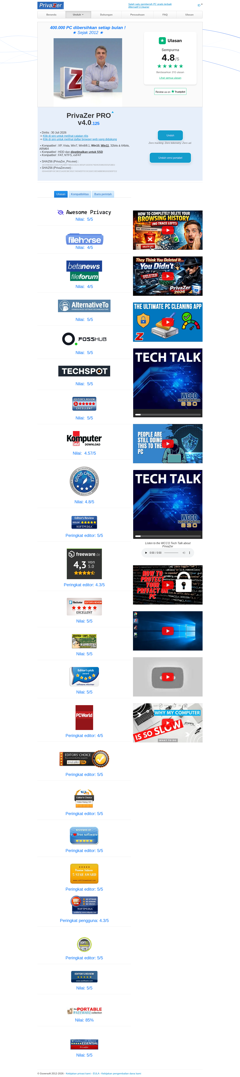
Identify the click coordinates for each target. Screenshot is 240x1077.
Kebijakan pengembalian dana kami (121, 1073)
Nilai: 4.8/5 (84, 501)
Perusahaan (137, 14)
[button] (168, 230)
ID (199, 5)
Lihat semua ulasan (170, 77)
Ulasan (189, 14)
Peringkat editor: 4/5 (84, 735)
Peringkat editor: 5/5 (84, 535)
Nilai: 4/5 (84, 247)
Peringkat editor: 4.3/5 (84, 584)
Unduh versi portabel (170, 157)
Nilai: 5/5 (84, 219)
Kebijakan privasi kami (78, 1073)
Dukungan (106, 14)
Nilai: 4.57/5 (84, 453)
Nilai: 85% (84, 1020)
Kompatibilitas (80, 194)
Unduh (77, 14)
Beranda (51, 14)
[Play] (168, 230)
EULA (96, 1073)
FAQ (165, 14)
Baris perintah (103, 194)
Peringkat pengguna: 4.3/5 (84, 920)
